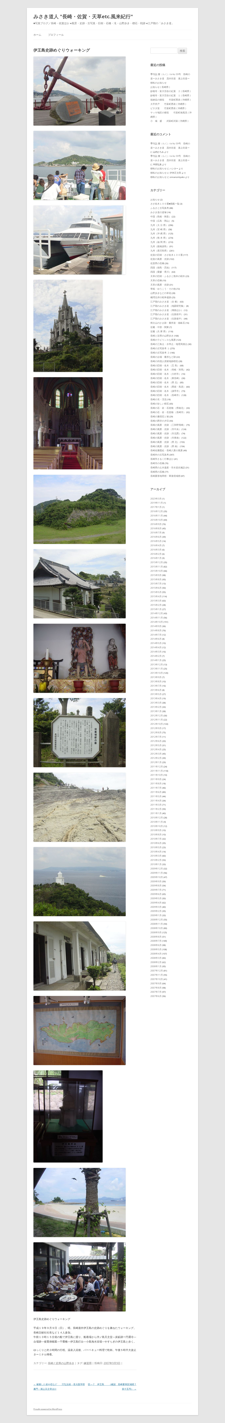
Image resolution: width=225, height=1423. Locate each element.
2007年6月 (156, 996)
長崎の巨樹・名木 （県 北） (164, 382)
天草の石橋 (156, 280)
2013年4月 (156, 698)
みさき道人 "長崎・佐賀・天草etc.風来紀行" (83, 16)
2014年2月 (156, 655)
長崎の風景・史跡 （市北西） (165, 433)
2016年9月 (156, 524)
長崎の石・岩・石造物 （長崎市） (168, 412)
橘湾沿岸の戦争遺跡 (160, 297)
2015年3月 (156, 600)
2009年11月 (156, 872)
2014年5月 (156, 643)
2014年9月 (156, 626)
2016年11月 (156, 515)
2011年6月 (156, 792)
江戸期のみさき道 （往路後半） (166, 318)
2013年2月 (156, 706)
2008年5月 (156, 949)
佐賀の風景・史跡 (159, 259)
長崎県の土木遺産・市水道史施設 (167, 467)
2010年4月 (156, 851)
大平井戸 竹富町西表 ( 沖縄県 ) (168, 103)
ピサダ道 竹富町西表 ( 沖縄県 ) (168, 108)
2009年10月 (156, 877)
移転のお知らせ (158, 82)
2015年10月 (156, 570)
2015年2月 (156, 604)
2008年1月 (156, 966)
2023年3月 (156, 498)
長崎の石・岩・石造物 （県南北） (168, 407)
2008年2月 (156, 962)
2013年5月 (156, 694)
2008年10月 (156, 928)
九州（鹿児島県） (159, 250)
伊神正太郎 (175, 172)
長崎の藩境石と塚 (159, 416)
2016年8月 (156, 528)
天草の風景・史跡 (159, 284)
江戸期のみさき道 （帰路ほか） (166, 310)
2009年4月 (156, 902)
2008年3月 (156, 957)
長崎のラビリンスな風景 (163, 339)
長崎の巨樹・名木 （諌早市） (165, 390)
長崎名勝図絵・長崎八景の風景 (166, 450)
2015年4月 (156, 596)
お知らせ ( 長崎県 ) (160, 87)
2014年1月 (156, 660)
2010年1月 (156, 864)
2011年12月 (156, 766)
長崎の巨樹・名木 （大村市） (165, 373)
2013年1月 (156, 711)
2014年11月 (156, 617)
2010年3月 (156, 855)
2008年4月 (156, 953)
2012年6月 (156, 741)
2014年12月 (156, 613)
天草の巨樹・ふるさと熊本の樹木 (167, 276)
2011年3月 (156, 804)
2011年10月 (156, 774)
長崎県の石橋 (157, 471)
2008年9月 (156, 932)
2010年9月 (156, 830)
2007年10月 (156, 979)
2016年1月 (156, 558)
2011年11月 (156, 770)
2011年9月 (156, 779)
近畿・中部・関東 (159, 327)
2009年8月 (156, 885)
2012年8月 (156, 732)
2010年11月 (156, 821)
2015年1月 (156, 609)
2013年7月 (156, 685)
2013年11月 (156, 668)
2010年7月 (156, 838)
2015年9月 (156, 575)
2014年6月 (156, 638)
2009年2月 (156, 911)
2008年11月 (156, 923)
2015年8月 (156, 579)
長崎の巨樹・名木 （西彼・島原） (168, 386)
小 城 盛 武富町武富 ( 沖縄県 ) (169, 120)
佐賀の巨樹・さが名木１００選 (166, 254)
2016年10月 (156, 519)
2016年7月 (156, 532)
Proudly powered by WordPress (47, 1409)
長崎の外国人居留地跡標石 (164, 361)
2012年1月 (156, 762)
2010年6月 (156, 843)
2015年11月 (156, 566)
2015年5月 (156, 592)
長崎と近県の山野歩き (61, 1363)
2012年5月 (156, 745)
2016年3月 (156, 549)
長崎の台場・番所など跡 (163, 356)
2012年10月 (156, 723)
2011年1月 (156, 813)
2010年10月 (156, 826)
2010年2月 (156, 860)
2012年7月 (156, 736)
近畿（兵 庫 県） (159, 331)
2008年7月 (156, 940)
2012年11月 (156, 719)
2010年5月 (156, 847)
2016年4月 (156, 545)
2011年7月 (156, 787)
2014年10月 (156, 621)
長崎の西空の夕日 (159, 420)
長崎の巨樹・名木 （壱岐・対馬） (168, 369)
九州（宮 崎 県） (159, 229)
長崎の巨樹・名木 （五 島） (164, 365)
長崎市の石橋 (157, 463)
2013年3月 (156, 702)
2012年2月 (156, 757)
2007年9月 (156, 983)
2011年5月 (156, 796)
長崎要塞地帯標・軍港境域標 (165, 475)
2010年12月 (156, 817)
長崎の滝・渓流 (158, 399)
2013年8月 (156, 681)
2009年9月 (156, 881)
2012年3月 (156, 753)
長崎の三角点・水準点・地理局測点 (168, 344)
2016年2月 (156, 553)
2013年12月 (156, 664)
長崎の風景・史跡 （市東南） (165, 437)
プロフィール (56, 35)
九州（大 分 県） (159, 225)
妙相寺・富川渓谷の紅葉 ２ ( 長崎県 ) (170, 91)
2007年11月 (156, 974)
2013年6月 (156, 690)
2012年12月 (156, 715)
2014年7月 (156, 634)
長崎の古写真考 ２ (159, 352)
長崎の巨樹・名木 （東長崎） (165, 378)
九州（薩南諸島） (159, 246)
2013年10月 (156, 672)
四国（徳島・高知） (160, 267)
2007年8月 (156, 987)
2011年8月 (156, 783)
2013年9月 (156, 677)
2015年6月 (156, 587)
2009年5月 (156, 898)
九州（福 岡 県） (159, 242)
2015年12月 (156, 562)
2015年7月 (156, 583)
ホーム (37, 35)
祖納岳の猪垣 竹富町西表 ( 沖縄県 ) (170, 99)
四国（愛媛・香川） (160, 271)
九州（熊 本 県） (159, 237)
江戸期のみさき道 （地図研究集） (168, 305)
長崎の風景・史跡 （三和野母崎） (168, 424)
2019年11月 (156, 502)
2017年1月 (156, 507)
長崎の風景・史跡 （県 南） (164, 446)
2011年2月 (156, 808)
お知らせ (155, 199)
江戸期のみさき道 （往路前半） (166, 314)
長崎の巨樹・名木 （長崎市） (165, 395)
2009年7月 (156, 889)
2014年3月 (156, 651)
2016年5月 (156, 541)
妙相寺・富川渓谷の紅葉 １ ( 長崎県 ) (170, 95)
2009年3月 (156, 906)
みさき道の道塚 (158, 212)
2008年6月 (156, 945)
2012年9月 (156, 728)
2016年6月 (156, 536)
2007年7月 (156, 991)
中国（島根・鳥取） (160, 216)
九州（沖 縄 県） (159, 233)
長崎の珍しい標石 (159, 403)
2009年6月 (156, 894)
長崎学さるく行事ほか (161, 458)
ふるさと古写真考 (159, 207)
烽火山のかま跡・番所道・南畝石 (167, 322)
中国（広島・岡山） (160, 220)
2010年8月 (156, 834)
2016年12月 (156, 511)
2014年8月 (156, 630)
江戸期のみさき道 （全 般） (164, 301)
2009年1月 (156, 915)
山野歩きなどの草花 (160, 293)
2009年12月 (156, 868)
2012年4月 (156, 749)
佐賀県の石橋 (157, 263)
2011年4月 (156, 800)
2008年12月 (156, 919)
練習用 (88, 1363)
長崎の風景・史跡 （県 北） (164, 442)
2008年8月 (156, 936)
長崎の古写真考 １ (159, 348)
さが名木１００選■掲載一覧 (164, 203)
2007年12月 (156, 970)
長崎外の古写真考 (159, 454)
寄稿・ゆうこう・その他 (163, 288)
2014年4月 (156, 647)
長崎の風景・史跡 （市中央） (165, 429)
